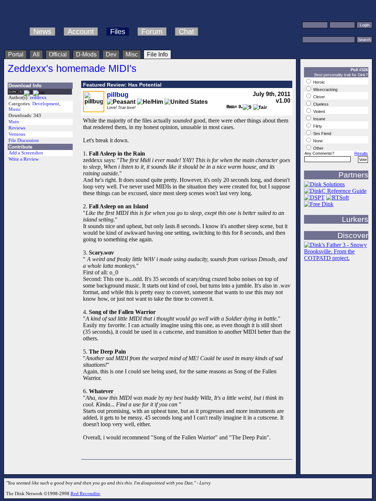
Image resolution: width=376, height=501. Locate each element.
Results (361, 153)
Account (81, 32)
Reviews (16, 128)
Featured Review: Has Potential (122, 85)
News (42, 32)
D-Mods (86, 54)
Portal (16, 54)
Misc (132, 54)
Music (14, 109)
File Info (157, 54)
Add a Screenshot (25, 153)
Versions (16, 134)
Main (13, 121)
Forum (152, 32)
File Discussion (23, 140)
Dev (111, 54)
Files (117, 32)
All (36, 54)
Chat (186, 32)
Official (58, 54)
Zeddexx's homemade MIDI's (72, 68)
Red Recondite (85, 493)
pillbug (118, 94)
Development (45, 103)
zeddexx (38, 97)
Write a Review (23, 159)
